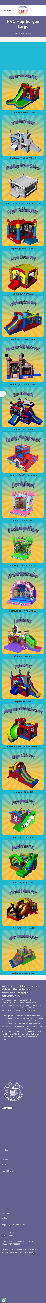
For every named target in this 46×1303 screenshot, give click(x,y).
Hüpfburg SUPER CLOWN (23, 294)
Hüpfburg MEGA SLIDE (23, 792)
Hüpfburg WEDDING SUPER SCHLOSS (23, 203)
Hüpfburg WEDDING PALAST (23, 158)
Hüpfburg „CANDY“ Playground (23, 475)
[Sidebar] (3, 394)
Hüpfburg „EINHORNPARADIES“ (23, 611)
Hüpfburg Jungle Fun (23, 882)
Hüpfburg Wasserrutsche (23, 112)
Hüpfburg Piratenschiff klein (23, 384)
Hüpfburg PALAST (23, 701)
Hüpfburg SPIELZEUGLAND (23, 339)
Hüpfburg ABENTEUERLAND (23, 973)
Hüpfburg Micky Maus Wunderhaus (23, 746)
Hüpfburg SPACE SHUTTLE (23, 429)
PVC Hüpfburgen (30, 31)
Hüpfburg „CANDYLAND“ (23, 520)
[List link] (23, 1149)
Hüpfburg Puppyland (23, 837)
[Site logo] (23, 10)
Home (9, 31)
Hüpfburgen (18, 31)
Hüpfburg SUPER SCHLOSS (23, 248)
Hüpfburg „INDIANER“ (23, 656)
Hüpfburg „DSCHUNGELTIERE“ (23, 565)
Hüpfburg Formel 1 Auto (23, 928)
